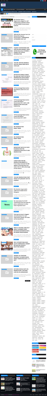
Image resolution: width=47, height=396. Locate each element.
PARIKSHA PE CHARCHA (35, 242)
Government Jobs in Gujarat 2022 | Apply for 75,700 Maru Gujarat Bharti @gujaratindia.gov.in (25, 379)
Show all (29, 16)
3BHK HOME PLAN (34, 62)
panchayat (40, 239)
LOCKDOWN (37, 200)
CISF (32, 99)
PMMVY (33, 255)
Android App (40, 74)
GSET (37, 156)
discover (40, 394)
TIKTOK (33, 316)
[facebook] (40, 0)
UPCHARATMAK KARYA (41, 320)
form (33, 139)
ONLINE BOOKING (41, 235)
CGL (43, 96)
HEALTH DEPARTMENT (40, 167)
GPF (35, 150)
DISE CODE (40, 116)
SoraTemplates (6, 394)
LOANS (33, 200)
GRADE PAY (33, 153)
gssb (43, 156)
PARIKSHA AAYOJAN (42, 241)
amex (45, 394)
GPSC (40, 150)
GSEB (43, 154)
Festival (42, 133)
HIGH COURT (37, 170)
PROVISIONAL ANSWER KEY (35, 265)
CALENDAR (37, 91)
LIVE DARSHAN (36, 198)
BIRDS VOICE (39, 86)
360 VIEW (39, 61)
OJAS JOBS (33, 232)
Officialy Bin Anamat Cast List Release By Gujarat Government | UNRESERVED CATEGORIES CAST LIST (22, 37)
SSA (32, 296)
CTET (39, 105)
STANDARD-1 (34, 297)
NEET (44, 225)
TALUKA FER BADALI (40, 310)
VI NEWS (43, 326)
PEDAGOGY (36, 245)
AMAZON (33, 74)
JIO (32, 191)
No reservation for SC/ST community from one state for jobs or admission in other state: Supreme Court (22, 203)
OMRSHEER (41, 232)
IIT (43, 180)
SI (42, 292)
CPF (40, 102)
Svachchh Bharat (43, 307)
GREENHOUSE (40, 154)
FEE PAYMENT (34, 133)
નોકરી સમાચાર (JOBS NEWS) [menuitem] (20, 9)
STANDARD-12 (39, 299)
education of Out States (35, 126)
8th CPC (42, 65)
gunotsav (39, 160)
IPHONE (33, 188)
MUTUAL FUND (34, 221)
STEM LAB (42, 303)
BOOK (39, 88)
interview (37, 187)
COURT (38, 102)
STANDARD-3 (38, 300)
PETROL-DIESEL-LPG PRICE (35, 248)
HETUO (33, 170)
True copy (40, 317)
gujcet (36, 160)
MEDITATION (37, 211)
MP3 (44, 218)
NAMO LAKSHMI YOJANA (41, 222)
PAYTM (33, 245)
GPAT (33, 150)
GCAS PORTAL (41, 140)
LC (37, 197)
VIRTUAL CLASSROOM (40, 331)
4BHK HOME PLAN (40, 62)
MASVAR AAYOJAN (34, 205)
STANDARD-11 (34, 299)
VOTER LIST (37, 333)
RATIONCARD (43, 272)
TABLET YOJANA (42, 309)
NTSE (36, 231)
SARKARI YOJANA (34, 283)
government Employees (35, 149)
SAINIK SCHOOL (34, 280)
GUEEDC (38, 157)
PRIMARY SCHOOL (37, 263)
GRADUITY (37, 153)
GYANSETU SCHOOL (35, 164)
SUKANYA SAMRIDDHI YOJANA (36, 306)
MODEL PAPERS (34, 217)
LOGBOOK (41, 200)
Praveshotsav (34, 262)
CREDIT (33, 103)
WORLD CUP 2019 (34, 337)
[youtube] (35, 351)
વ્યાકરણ (36, 340)
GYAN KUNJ (43, 160)
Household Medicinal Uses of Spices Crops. (40, 370)
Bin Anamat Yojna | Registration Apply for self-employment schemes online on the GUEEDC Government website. (22, 22)
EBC (39, 123)
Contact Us (36, 394)
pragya (33, 259)
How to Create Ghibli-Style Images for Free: (15, 13)
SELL (38, 289)
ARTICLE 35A (34, 79)
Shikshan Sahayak (34, 292)
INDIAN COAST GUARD (35, 184)
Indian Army (39, 183)
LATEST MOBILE (34, 197)
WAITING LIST (41, 333)
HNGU (36, 173)
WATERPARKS (34, 334)
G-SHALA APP (36, 139)
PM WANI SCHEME (42, 252)
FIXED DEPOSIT (41, 136)
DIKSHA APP (33, 115)
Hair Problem (37, 166)
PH (32, 249)
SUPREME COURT (34, 307)
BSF (44, 88)
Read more (15, 31)
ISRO (40, 188)
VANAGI (38, 323)
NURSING (39, 231)
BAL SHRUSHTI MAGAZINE (38, 85)
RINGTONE (40, 276)
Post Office (39, 256)
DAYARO (41, 108)
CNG (42, 99)
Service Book (41, 289)
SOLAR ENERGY (38, 293)
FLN (36, 137)
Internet (33, 187)
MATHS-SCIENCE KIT (34, 208)
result (40, 275)
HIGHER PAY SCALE (42, 170)
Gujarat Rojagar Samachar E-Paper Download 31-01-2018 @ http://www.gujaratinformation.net (25, 389)
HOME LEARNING (34, 174)
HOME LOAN (39, 174)
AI (32, 72)
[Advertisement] (39, 24)
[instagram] (43, 0)
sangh (37, 282)
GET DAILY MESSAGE (41, 143)
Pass (43, 242)
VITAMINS (33, 333)
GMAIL (44, 146)
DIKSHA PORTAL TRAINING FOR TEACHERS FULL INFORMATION (40, 361)
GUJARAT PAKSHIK (43, 157)
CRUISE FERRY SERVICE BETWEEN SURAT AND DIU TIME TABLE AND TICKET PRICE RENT (41, 390)
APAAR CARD (43, 75)
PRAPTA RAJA (37, 259)
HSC (38, 177)
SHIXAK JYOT (39, 292)
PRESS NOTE (41, 262)
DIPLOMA (38, 115)
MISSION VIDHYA (34, 215)
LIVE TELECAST (41, 198)
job (39, 191)
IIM (41, 180)
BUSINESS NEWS (40, 89)
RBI (32, 273)
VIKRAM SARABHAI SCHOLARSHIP (36, 330)
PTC (37, 266)
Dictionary (36, 112)
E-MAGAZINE (42, 122)
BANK (33, 86)
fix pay (37, 136)
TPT (37, 317)
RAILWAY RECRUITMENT (35, 269)
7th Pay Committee (39, 64)
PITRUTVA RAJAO (38, 249)
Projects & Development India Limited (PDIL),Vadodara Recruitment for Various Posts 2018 (25, 384)
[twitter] (42, 0)
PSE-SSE (41, 265)
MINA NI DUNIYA (39, 214)
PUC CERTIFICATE (41, 266)
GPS (37, 150)
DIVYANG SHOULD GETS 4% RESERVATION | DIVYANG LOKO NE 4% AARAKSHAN (21, 270)
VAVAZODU (39, 326)
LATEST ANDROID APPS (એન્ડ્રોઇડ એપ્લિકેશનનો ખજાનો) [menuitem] (9, 11)
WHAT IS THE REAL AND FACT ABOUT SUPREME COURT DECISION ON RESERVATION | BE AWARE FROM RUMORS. (22, 230)
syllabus (38, 309)
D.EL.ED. (40, 106)
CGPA (33, 98)
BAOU (36, 86)
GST (35, 157)
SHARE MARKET (39, 290)
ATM (33, 82)
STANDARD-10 (39, 297)
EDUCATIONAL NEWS (42, 126)
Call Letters (33, 92)
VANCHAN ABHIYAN (35, 324)
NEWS (36, 228)
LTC (39, 201)
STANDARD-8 (34, 303)
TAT (44, 310)
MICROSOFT (33, 214)
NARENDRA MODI (34, 224)
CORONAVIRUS (34, 102)
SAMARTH (33, 282)
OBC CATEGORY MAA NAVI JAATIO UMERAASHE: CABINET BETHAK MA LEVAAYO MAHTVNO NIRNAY (22, 244)
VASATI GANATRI (34, 326)
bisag (43, 86)
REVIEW (33, 276)
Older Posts (27, 280)
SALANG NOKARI (40, 280)
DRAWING (33, 122)
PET (38, 246)
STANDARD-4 (43, 300)
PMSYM (36, 255)
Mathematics (37, 207)
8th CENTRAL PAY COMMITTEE (36, 65)
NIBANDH (42, 228)
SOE (44, 292)
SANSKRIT (40, 282)
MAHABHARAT (42, 201)
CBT (32, 95)
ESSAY (38, 130)
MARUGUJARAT (34, 204)
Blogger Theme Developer (15, 394)
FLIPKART (33, 137)
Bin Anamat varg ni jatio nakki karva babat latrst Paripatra (20, 190)
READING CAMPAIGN (37, 273)
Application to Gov (34, 78)
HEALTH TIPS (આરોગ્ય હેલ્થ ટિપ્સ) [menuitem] (30, 9)
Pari (37, 241)
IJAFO (33, 181)
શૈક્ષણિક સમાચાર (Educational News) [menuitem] (9, 9)
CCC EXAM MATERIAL (39, 95)
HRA (36, 177)
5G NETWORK (34, 64)
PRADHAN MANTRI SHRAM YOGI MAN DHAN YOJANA (38, 258)
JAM (44, 188)
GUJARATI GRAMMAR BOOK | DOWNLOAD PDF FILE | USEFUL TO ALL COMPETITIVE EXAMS (40, 385)
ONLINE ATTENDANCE (38, 234)
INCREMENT (40, 181)
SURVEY (39, 307)
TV (42, 317)
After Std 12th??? (34, 71)
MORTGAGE (38, 218)
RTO (42, 279)
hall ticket (42, 166)
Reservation (36, 275)
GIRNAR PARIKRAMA (38, 146)
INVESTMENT (40, 187)
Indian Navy (40, 184)
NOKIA (36, 229)
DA (42, 106)
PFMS (40, 248)
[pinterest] (45, 0)
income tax (36, 181)
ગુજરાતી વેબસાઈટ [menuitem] (34, 11)
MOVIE (42, 218)
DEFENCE (38, 109)
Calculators (33, 91)
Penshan (40, 245)
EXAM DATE (41, 130)
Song (42, 293)
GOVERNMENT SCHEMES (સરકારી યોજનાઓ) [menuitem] (24, 11)
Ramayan (33, 272)
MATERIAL (33, 207)
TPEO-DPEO (33, 317)
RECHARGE (42, 273)
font (41, 137)
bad (32, 85)
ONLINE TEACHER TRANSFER (36, 238)
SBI (42, 283)
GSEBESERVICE (34, 156)
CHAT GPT (40, 98)
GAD (40, 139)
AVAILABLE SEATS (40, 82)
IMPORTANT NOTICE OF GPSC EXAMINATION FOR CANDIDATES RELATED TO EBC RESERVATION (22, 150)
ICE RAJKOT (33, 180)
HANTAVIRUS (34, 167)
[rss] (42, 347)
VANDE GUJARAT (41, 324)
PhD (34, 249)
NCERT (39, 225)
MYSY (42, 221)
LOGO (44, 200)
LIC (32, 198)
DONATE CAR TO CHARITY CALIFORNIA (37, 120)
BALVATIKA (43, 85)
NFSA (39, 228)
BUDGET (36, 89)
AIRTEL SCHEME (36, 72)
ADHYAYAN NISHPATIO (35, 68)
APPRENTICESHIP (40, 78)
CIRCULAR (43, 98)
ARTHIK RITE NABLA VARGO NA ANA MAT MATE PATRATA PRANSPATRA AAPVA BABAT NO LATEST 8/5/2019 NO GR (22, 77)
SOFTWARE (33, 293)
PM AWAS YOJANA (34, 251)
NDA (41, 225)
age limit (39, 71)
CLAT (35, 99)
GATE (38, 140)
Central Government (37, 96)
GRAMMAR (41, 153)
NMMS (33, 229)
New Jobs (33, 228)
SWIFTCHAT (33, 309)
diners (43, 394)
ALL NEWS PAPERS (41, 72)
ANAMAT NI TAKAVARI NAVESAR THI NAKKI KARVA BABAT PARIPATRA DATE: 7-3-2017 (22, 258)
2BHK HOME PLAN (34, 61)
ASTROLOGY (41, 81)
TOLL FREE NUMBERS (41, 316)
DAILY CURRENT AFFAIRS (35, 108)
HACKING (33, 166)
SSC (34, 296)
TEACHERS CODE (41, 313)
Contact (7, 0)
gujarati (33, 160)
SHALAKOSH (34, 290)
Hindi (33, 171)
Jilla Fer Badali (42, 190)
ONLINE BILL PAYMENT (35, 235)
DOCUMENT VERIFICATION (35, 119)
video (33, 327)
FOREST (44, 137)
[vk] (42, 349)
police (42, 255)
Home (2, 0)
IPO (37, 188)
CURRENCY (42, 105)
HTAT (41, 177)
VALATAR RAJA (34, 323)
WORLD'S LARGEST (40, 337)
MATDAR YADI (40, 205)
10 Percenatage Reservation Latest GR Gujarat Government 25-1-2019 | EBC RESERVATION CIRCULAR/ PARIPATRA (21, 103)
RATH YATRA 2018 (38, 272)
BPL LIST (42, 88)
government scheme (42, 149)
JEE (38, 190)
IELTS (37, 180)
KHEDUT (39, 194)
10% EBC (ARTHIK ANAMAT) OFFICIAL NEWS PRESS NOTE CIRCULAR (21, 64)
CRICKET (36, 103)
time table (36, 316)
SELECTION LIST (34, 289)
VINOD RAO (43, 330)
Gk (42, 146)
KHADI (36, 194)
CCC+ (43, 95)
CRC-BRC (44, 102)
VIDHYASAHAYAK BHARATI (38, 327)
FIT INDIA (33, 136)
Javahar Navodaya (34, 190)
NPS (42, 229)
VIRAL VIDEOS (34, 331)
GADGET (43, 139)
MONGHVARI (34, 218)
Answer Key (33, 75)
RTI (40, 279)
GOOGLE (39, 147)
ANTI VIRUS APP (39, 75)
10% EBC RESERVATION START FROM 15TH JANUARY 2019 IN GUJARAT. (22, 178)
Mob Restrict (39, 215)
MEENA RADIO (42, 211)
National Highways (34, 225)
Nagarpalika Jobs (34, 222)
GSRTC (40, 156)
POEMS (39, 255)
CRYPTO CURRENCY (34, 105)
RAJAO (40, 269)
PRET (33, 263)
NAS (38, 224)
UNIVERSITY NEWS (34, 320)
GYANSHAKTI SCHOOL (41, 164)
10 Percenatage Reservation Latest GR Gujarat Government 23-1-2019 (21, 116)
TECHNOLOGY (34, 314)
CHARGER (36, 98)
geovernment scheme (35, 143)
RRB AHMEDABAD (34, 279)
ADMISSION (41, 68)
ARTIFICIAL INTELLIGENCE (35, 81)
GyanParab (33, 163)
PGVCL (43, 248)
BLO (33, 88)
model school (39, 217)
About (4, 0)
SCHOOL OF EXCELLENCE (41, 286)
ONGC (33, 234)
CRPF (39, 103)
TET (37, 314)
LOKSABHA (33, 201)
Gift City (33, 146)
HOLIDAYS (39, 173)
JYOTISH (44, 191)
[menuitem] (2, 9)
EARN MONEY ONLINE (35, 123)
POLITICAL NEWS (34, 256)
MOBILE (43, 215)
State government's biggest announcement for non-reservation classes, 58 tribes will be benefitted (22, 217)
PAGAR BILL (33, 239)
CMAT (40, 99)
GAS (35, 140)
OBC (42, 231)
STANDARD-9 (38, 303)
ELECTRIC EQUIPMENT (35, 129)
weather (38, 334)
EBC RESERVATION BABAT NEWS (19, 127)
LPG (36, 201)
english (33, 130)
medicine (33, 211)
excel (33, 132)
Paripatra (41, 242)
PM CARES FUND (40, 251)
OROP (41, 238)
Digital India (33, 113)
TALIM (35, 310)
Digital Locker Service (39, 113)
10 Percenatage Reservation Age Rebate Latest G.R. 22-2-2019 (21, 89)
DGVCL (33, 112)
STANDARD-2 (34, 300)
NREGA (33, 231)
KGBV (33, 194)
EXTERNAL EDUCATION (38, 132)
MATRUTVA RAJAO (41, 208)
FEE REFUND (38, 133)
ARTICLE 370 (38, 79)
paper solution (34, 241)
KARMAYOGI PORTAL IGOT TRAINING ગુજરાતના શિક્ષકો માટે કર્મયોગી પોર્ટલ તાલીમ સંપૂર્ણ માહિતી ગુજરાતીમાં (40, 365)
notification (39, 229)
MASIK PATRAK (39, 204)
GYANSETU (37, 163)
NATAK (41, 224)
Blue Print (36, 88)
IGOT (39, 180)
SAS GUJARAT (39, 283)
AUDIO (35, 82)
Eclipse (42, 123)
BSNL (33, 89)
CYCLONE (36, 106)
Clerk (37, 99)
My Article (38, 221)
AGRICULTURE (43, 71)
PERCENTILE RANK (34, 246)
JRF (41, 191)
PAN (37, 239)
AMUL (36, 74)
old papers (37, 232)
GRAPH (36, 154)
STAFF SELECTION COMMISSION (41, 296)
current (33, 106)
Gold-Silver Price (34, 147)
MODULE (43, 217)
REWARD (36, 276)
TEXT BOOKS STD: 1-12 (42, 314)
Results (43, 275)
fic (44, 133)
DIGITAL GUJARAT (41, 112)
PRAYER (38, 262)
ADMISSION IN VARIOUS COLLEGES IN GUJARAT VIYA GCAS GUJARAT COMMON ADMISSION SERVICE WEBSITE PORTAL (10, 379)
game (33, 140)
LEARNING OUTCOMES (42, 197)
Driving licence (38, 122)
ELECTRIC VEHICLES (41, 129)
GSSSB (33, 157)
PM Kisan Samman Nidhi (35, 252)
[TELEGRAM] (42, 351)
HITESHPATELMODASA (41, 171)
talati (33, 310)
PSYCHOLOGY (34, 266)
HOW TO (33, 177)
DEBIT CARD (34, 109)
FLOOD (39, 137)
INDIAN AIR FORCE (34, 183)
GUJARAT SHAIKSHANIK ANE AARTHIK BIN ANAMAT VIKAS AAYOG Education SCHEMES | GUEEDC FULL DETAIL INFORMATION (22, 51)
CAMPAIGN (37, 92)
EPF (35, 130)
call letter (41, 91)
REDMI (33, 275)
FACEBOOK (43, 132)
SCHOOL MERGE (34, 286)
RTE (38, 279)
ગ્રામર (33, 340)
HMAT (33, 173)
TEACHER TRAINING (34, 313)
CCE (32, 96)
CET (41, 96)
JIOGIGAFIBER (36, 191)
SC (44, 283)
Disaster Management (35, 116)
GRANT (33, 154)
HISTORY (36, 171)
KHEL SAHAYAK (43, 194)
